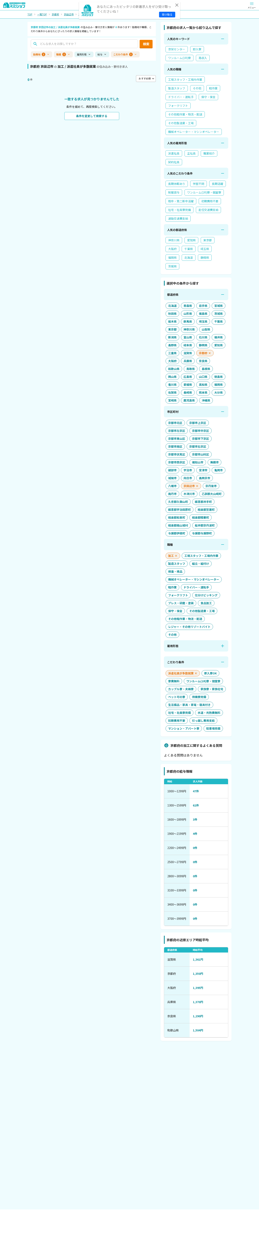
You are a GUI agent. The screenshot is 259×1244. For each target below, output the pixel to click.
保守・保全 (208, 97)
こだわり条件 (122, 54)
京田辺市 (69, 14)
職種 (60, 54)
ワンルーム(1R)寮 (179, 58)
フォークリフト (178, 106)
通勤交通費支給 (178, 218)
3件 (195, 819)
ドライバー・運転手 (181, 97)
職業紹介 (209, 153)
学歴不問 (198, 184)
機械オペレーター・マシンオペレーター (193, 132)
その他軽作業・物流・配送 (185, 114)
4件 (195, 834)
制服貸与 (173, 192)
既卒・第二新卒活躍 (181, 201)
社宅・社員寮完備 (179, 210)
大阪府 (172, 249)
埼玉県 (205, 249)
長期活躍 (217, 184)
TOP (30, 14)
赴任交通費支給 (208, 210)
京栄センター (176, 49)
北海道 (188, 257)
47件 (196, 791)
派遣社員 (173, 153)
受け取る (167, 14)
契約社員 (173, 162)
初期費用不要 (209, 201)
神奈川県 (173, 240)
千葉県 (188, 249)
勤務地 (38, 54)
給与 (100, 54)
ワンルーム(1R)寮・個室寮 (204, 192)
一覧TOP (42, 14)
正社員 (191, 153)
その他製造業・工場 (181, 123)
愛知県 (191, 240)
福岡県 (172, 257)
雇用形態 (82, 54)
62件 (196, 805)
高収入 (202, 58)
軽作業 (213, 88)
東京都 (207, 240)
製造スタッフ (176, 88)
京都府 (55, 14)
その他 (197, 88)
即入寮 (197, 49)
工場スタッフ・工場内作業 (185, 79)
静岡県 (205, 257)
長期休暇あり (176, 184)
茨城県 (172, 266)
